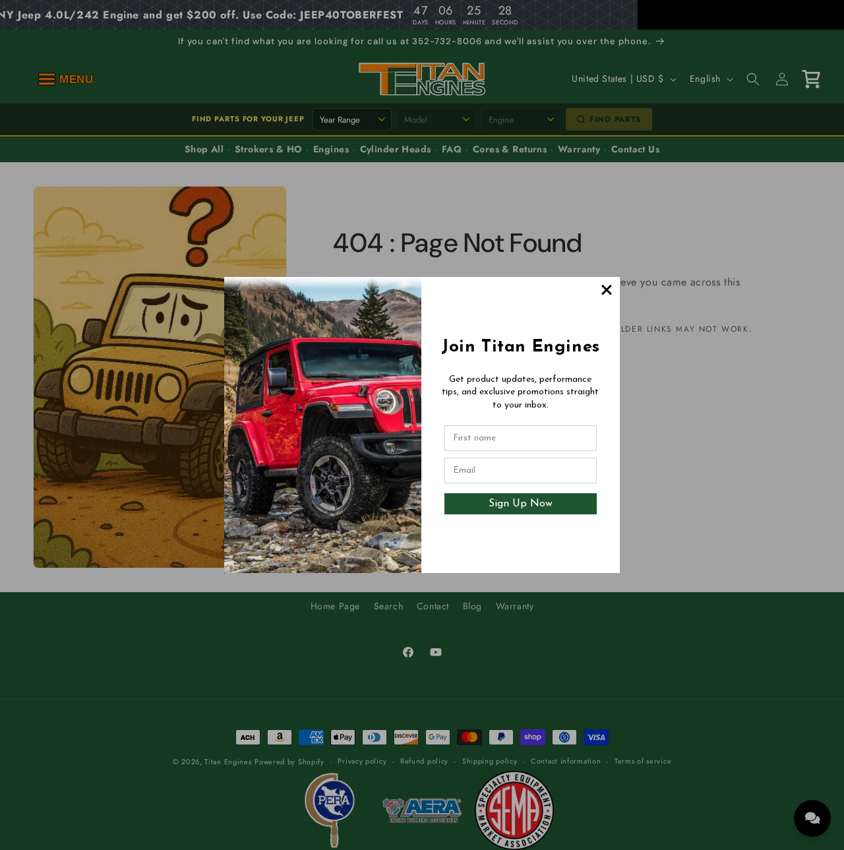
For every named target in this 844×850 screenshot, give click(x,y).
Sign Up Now (521, 504)
